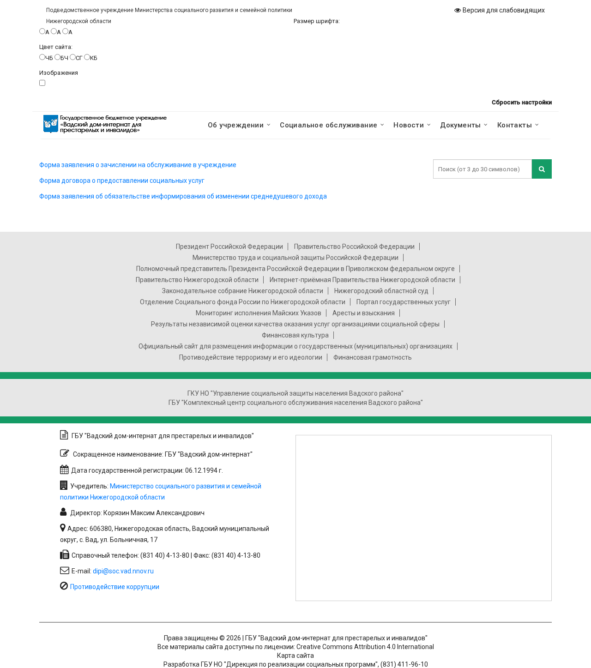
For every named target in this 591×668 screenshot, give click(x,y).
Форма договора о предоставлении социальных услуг (122, 180)
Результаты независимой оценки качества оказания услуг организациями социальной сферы (295, 324)
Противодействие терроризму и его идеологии (250, 357)
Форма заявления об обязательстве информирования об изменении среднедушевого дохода (183, 196)
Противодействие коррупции (114, 586)
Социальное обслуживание (328, 125)
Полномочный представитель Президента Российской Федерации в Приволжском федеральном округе (295, 268)
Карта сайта (295, 655)
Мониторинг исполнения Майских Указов (258, 313)
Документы (460, 125)
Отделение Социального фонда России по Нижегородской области (242, 302)
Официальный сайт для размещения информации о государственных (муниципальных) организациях (295, 346)
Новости (408, 125)
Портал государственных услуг (403, 302)
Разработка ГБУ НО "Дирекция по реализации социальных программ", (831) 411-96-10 (295, 664)
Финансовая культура (295, 335)
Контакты (514, 125)
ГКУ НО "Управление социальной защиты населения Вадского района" (295, 393)
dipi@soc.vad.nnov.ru (123, 571)
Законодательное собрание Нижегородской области (242, 291)
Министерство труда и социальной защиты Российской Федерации (295, 257)
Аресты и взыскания (363, 313)
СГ (79, 57)
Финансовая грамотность (372, 357)
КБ (93, 57)
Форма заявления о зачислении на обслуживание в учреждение (137, 165)
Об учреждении (236, 125)
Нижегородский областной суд (381, 291)
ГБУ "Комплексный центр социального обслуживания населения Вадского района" (296, 402)
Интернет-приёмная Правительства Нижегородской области (362, 279)
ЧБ (49, 57)
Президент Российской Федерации (229, 246)
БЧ (64, 57)
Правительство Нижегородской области (197, 279)
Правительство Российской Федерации (354, 246)
